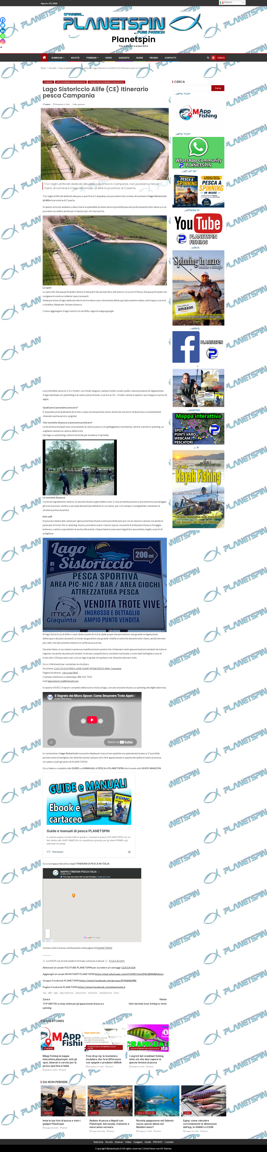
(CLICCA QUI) (116, 960)
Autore (110, 1066)
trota (116, 993)
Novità (75, 57)
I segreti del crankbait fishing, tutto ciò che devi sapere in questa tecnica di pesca (146, 1059)
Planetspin (134, 39)
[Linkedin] (2, 30)
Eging (187, 1113)
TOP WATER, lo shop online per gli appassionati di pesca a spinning (73, 1003)
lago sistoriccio (66, 993)
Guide (139, 57)
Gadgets (124, 57)
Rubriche (57, 57)
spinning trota (105, 993)
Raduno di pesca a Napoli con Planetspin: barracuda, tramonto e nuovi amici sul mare (109, 1124)
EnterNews (149, 1148)
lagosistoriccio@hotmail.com (63, 680)
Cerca (179, 81)
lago (56, 993)
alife (50, 993)
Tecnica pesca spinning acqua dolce (106, 82)
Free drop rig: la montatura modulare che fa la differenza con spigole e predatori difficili (103, 1059)
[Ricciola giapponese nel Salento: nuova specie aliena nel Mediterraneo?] (156, 1100)
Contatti (170, 57)
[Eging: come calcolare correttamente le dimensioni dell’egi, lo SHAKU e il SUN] (203, 1100)
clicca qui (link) (70, 672)
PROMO (154, 57)
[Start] (44, 57)
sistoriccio (92, 993)
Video (108, 57)
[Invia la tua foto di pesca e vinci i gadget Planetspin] (63, 1100)
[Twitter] (2, 25)
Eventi (94, 1113)
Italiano (228, 2)
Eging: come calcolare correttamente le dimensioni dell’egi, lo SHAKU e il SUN (200, 1124)
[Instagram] (2, 41)
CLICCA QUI (128, 967)
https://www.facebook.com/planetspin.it (101, 987)
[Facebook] (2, 20)
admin (48, 104)
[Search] (208, 58)
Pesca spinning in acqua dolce (71, 82)
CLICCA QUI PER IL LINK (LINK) (71, 668)
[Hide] (1, 47)
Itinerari (91, 57)
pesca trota (81, 993)
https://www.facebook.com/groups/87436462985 (107, 980)
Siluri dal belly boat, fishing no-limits (148, 1001)
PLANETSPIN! (104, 947)
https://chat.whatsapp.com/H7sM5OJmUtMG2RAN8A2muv (129, 973)
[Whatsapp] (2, 36)
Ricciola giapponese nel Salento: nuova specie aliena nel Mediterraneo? (155, 1124)
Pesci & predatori (146, 1113)
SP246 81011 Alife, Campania (105, 668)
